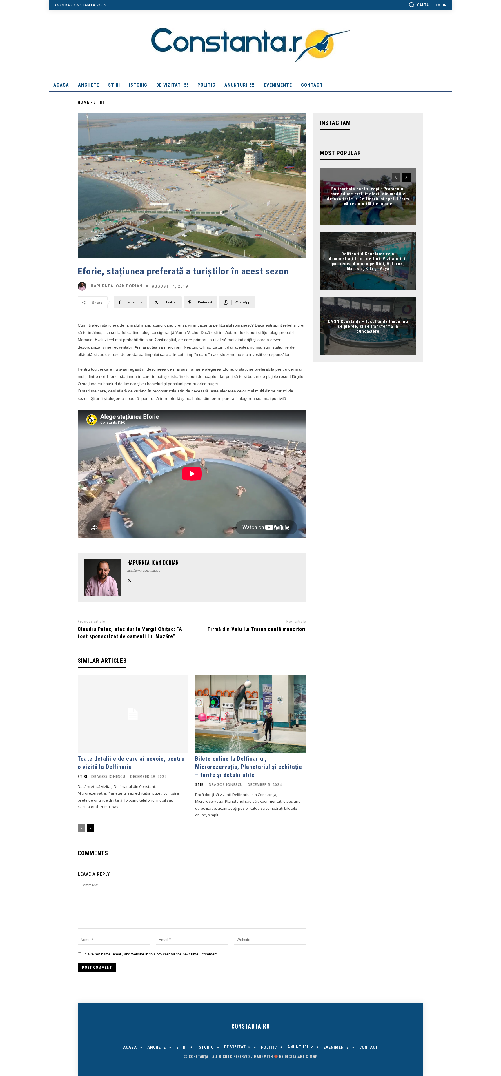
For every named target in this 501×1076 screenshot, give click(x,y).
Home (83, 102)
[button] (419, 5)
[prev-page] (81, 828)
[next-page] (90, 828)
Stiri (98, 102)
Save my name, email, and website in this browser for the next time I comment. (152, 954)
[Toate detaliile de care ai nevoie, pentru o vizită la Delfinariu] (133, 714)
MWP (313, 1056)
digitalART (295, 1056)
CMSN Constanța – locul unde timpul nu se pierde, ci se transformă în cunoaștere (368, 326)
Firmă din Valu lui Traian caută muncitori (257, 629)
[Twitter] (129, 580)
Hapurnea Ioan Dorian (116, 286)
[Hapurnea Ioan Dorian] (83, 286)
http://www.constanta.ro (143, 570)
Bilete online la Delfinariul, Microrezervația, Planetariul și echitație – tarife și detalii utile (248, 766)
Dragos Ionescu (108, 776)
